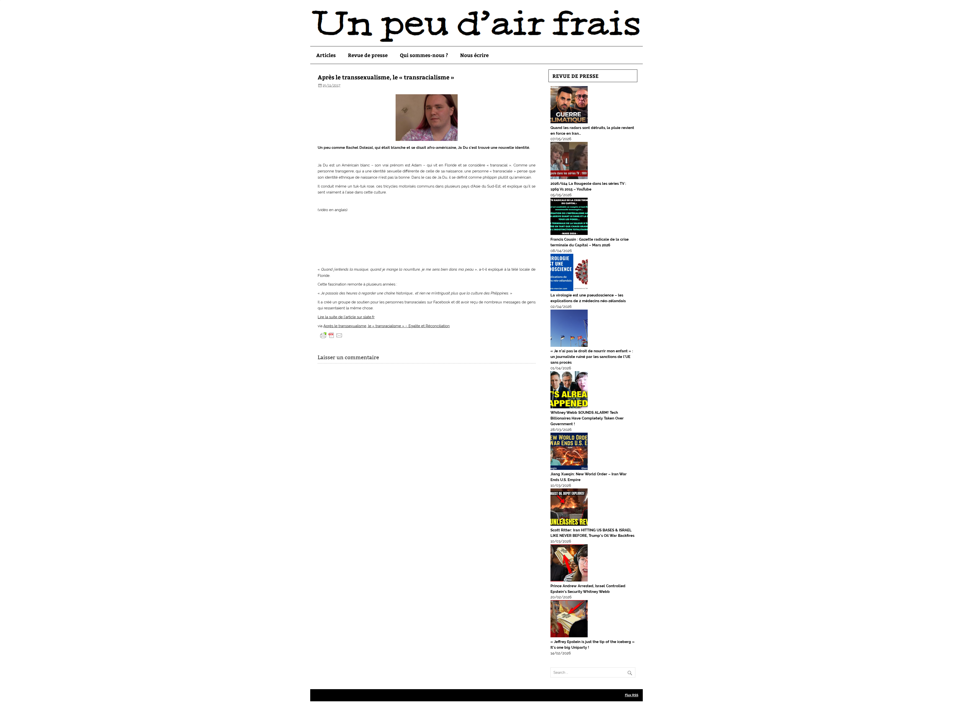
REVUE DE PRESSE (575, 75)
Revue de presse (368, 55)
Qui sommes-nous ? (424, 55)
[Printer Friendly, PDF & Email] (331, 335)
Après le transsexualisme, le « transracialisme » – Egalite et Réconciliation (386, 326)
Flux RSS (631, 695)
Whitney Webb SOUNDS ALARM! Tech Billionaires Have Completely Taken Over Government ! (587, 418)
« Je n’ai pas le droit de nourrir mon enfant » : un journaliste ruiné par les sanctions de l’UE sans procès (591, 357)
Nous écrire (474, 55)
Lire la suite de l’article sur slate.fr (346, 317)
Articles (326, 55)
